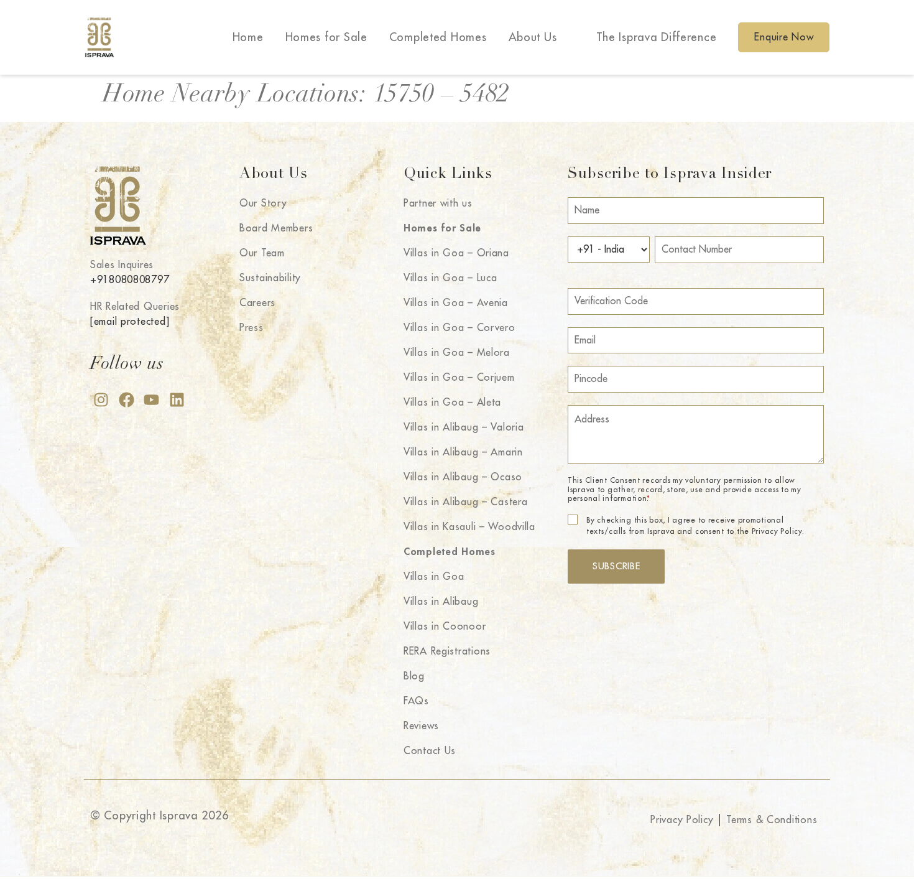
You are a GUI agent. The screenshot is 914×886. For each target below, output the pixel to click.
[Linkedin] (177, 400)
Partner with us (438, 203)
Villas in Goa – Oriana (456, 253)
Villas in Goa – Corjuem (459, 378)
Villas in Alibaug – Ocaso (463, 477)
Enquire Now (783, 37)
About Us (533, 37)
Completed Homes (438, 37)
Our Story (263, 203)
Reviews (421, 726)
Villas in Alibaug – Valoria (464, 427)
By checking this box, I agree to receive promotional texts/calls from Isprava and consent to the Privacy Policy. (695, 525)
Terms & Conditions (771, 820)
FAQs (416, 701)
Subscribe (616, 566)
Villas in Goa (434, 577)
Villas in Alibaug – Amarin (463, 452)
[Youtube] (151, 400)
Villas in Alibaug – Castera (465, 502)
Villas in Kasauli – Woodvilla (469, 527)
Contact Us (430, 751)
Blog (414, 676)
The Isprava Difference (656, 37)
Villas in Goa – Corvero (459, 328)
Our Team (262, 253)
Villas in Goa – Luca (450, 278)
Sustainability (270, 278)
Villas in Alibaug (441, 602)
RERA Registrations (447, 651)
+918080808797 (129, 280)
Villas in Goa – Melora (457, 353)
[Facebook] (126, 400)
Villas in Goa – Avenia (456, 303)
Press (251, 328)
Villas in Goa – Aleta (452, 403)
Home (248, 37)
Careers (257, 303)
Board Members (276, 228)
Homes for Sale (326, 37)
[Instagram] (101, 400)
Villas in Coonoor (445, 627)
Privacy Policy (681, 820)
